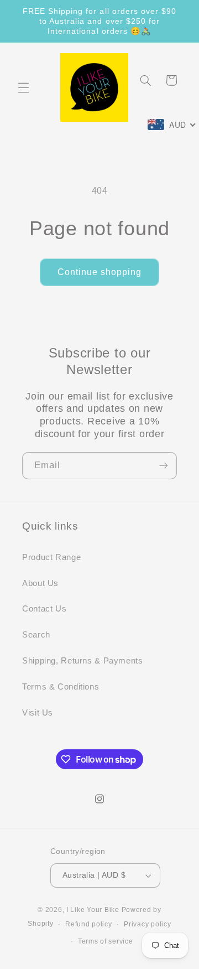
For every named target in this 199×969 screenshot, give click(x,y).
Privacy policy (147, 924)
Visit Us (37, 712)
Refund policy (88, 924)
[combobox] (172, 124)
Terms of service (105, 941)
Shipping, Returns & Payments (82, 660)
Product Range (51, 557)
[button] (23, 87)
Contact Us (44, 608)
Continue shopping (99, 272)
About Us (40, 583)
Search (36, 634)
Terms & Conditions (60, 686)
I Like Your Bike (92, 909)
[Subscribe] (163, 465)
